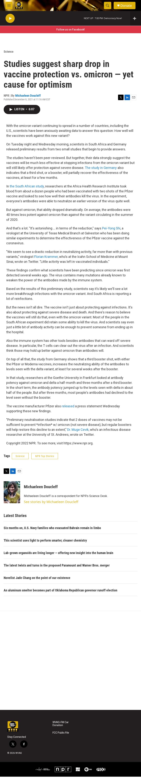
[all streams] (135, 18)
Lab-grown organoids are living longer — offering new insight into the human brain (58, 553)
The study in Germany (101, 168)
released (68, 406)
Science (8, 51)
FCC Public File (61, 732)
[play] (10, 18)
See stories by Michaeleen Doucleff (51, 502)
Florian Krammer (46, 257)
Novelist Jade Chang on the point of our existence (37, 578)
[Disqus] (70, 660)
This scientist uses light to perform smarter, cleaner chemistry (45, 540)
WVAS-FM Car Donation (61, 724)
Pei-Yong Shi (111, 228)
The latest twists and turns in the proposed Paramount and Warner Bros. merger (57, 565)
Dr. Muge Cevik (78, 430)
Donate (126, 6)
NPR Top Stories (44, 456)
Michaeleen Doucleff (28, 95)
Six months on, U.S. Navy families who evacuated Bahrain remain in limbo (52, 528)
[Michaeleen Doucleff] (12, 492)
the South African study (27, 186)
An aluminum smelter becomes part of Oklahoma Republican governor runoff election (60, 590)
